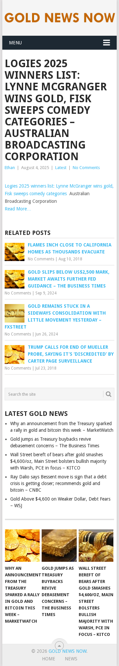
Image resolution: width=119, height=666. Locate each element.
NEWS (71, 658)
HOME (48, 658)
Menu (15, 42)
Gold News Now (67, 651)
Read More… (18, 208)
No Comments (86, 167)
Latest (60, 167)
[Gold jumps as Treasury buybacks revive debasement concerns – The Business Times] (59, 545)
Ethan (10, 167)
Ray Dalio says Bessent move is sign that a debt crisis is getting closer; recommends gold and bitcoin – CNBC (58, 483)
